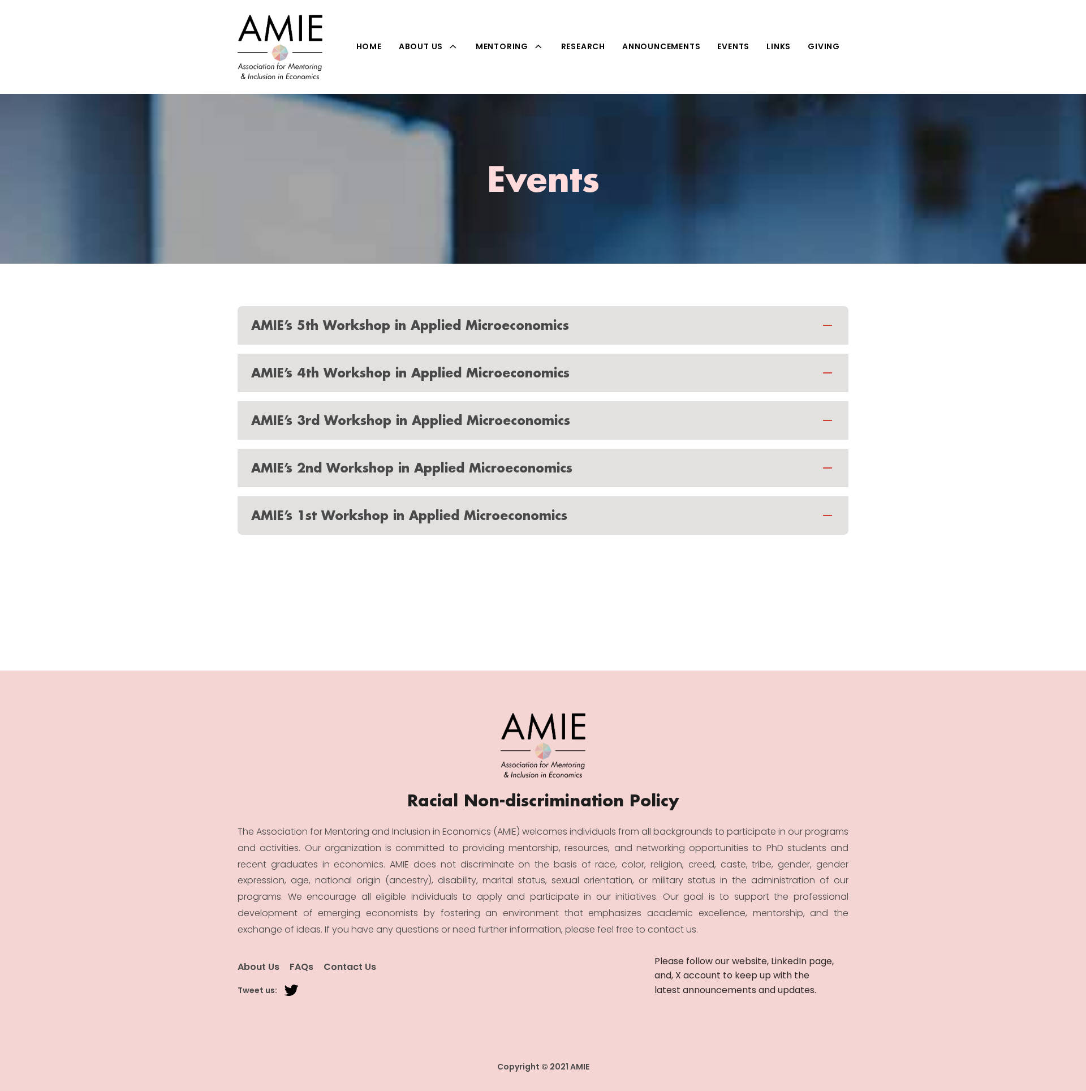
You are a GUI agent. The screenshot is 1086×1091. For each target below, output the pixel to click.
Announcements (661, 46)
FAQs (301, 967)
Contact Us (350, 967)
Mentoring (502, 46)
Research (583, 46)
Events (733, 46)
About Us (421, 46)
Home (369, 46)
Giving (824, 46)
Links (778, 46)
